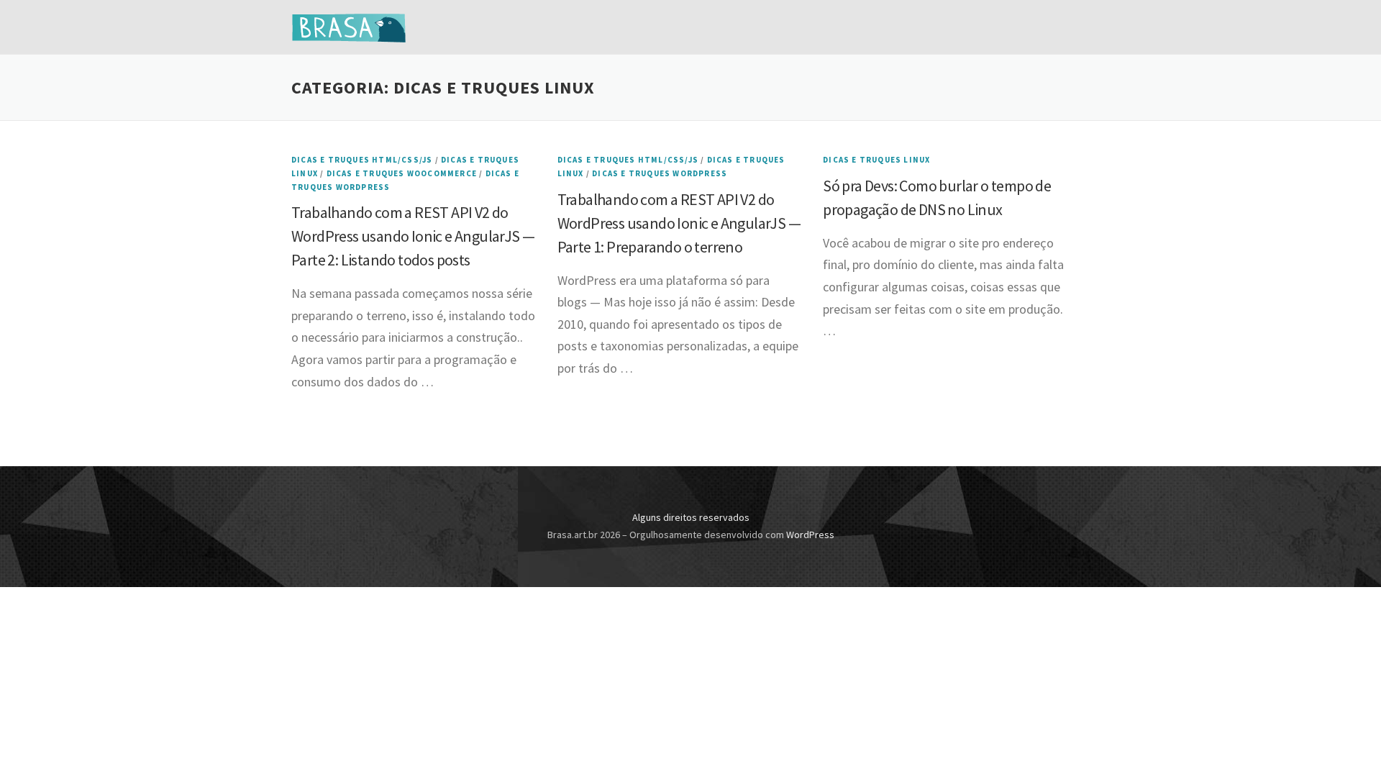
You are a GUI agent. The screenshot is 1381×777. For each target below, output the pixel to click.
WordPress (810, 534)
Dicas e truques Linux (876, 160)
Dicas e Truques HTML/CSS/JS (361, 160)
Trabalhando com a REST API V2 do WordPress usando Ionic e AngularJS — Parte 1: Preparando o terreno (679, 223)
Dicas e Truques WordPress (659, 173)
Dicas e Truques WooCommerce (402, 173)
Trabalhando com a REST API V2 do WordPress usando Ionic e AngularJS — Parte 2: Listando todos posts (412, 236)
